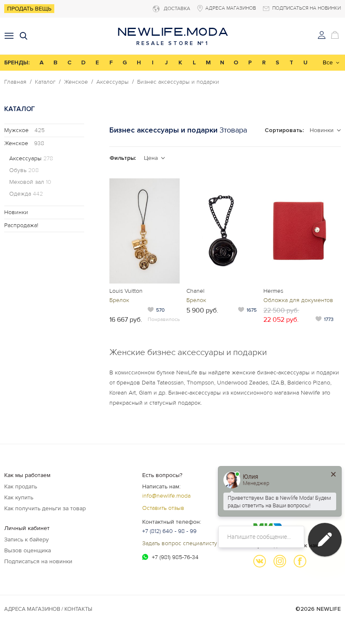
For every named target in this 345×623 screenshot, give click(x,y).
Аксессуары (112, 82)
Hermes (273, 290)
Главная (15, 82)
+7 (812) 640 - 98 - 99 (169, 531)
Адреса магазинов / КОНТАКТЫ (48, 609)
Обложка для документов (298, 300)
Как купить (18, 497)
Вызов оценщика (27, 550)
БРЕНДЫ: (16, 62)
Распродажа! (21, 225)
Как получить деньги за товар (45, 508)
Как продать (20, 486)
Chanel (195, 290)
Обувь (24, 170)
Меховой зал (30, 182)
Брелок (119, 300)
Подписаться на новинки (38, 561)
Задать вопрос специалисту (179, 543)
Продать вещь (29, 8)
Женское (76, 82)
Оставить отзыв (163, 508)
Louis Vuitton (126, 290)
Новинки (16, 212)
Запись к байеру (26, 539)
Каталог (45, 82)
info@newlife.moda (166, 495)
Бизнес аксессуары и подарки (178, 82)
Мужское (24, 130)
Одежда (26, 194)
